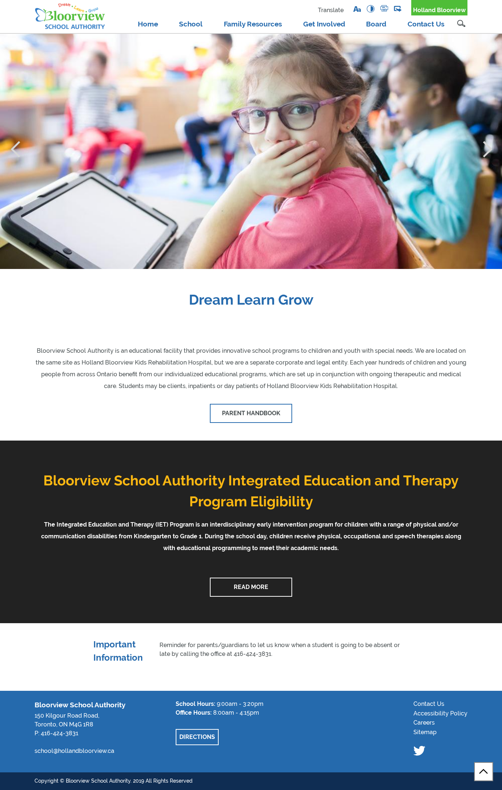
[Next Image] (487, 149)
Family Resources (253, 24)
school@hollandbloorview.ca (74, 750)
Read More (251, 586)
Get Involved (324, 24)
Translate (331, 10)
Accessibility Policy (440, 713)
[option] (251, 151)
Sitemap (425, 732)
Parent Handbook (251, 413)
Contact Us (426, 24)
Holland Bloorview (439, 10)
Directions (197, 736)
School (190, 24)
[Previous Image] (15, 149)
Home (148, 24)
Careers (424, 722)
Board (376, 24)
